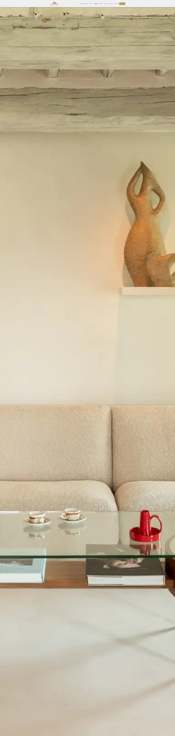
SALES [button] (91, 3)
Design (95, 3)
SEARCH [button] (122, 3)
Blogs (111, 3)
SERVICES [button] (100, 3)
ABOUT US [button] (106, 3)
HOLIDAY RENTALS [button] (84, 3)
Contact (116, 3)
